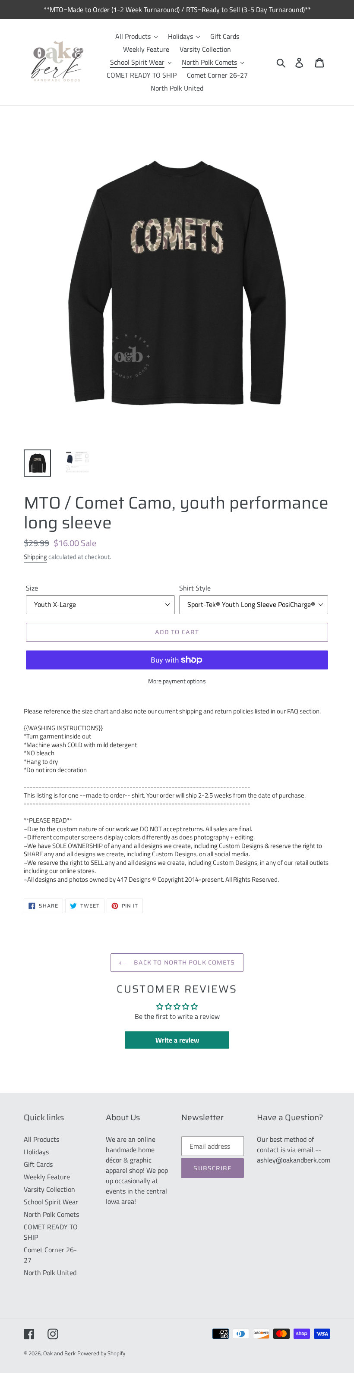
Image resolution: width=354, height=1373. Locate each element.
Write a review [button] (177, 1040)
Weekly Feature (47, 1177)
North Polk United (50, 1272)
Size (32, 588)
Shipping (35, 557)
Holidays (36, 1152)
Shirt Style (195, 588)
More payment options (177, 680)
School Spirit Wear (51, 1202)
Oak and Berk (59, 1353)
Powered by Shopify (101, 1353)
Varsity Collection (49, 1189)
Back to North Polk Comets (183, 962)
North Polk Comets (51, 1214)
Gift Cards (38, 1164)
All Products (41, 1139)
